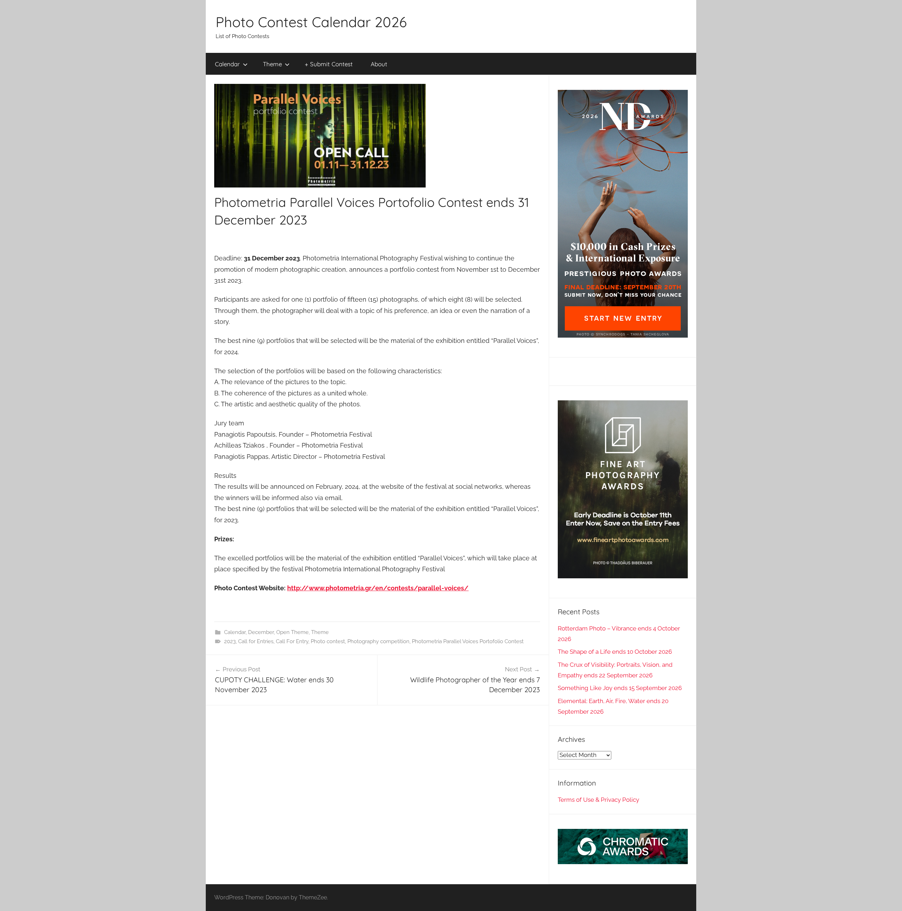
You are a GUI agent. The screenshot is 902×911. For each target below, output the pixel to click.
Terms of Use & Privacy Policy (598, 799)
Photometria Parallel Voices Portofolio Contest (468, 641)
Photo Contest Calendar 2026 (311, 22)
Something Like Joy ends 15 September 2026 (620, 687)
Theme (272, 64)
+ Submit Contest (329, 64)
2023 (230, 641)
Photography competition (378, 641)
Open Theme (292, 632)
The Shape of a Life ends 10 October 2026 (615, 651)
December (261, 632)
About (379, 64)
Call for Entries (255, 641)
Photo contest (328, 641)
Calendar (227, 64)
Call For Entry (292, 641)
